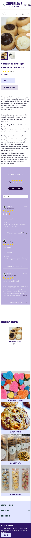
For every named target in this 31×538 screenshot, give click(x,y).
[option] (15, 34)
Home (3, 12)
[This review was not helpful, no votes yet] (26, 233)
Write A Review (16, 188)
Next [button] (28, 34)
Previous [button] (3, 34)
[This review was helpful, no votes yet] (23, 233)
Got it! (6, 535)
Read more (24, 295)
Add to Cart (8, 80)
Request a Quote (9, 87)
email (18, 146)
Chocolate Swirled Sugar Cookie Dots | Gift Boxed (15, 341)
